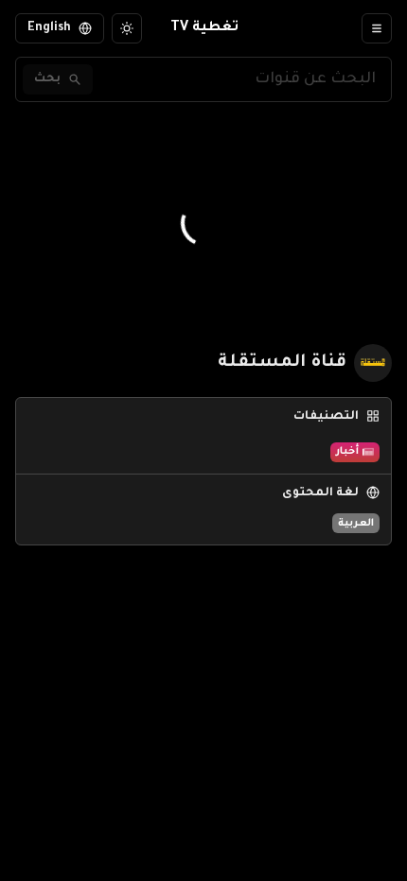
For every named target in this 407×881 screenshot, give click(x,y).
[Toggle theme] (127, 28)
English (49, 28)
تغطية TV (204, 28)
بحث (47, 79)
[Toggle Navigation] (377, 28)
